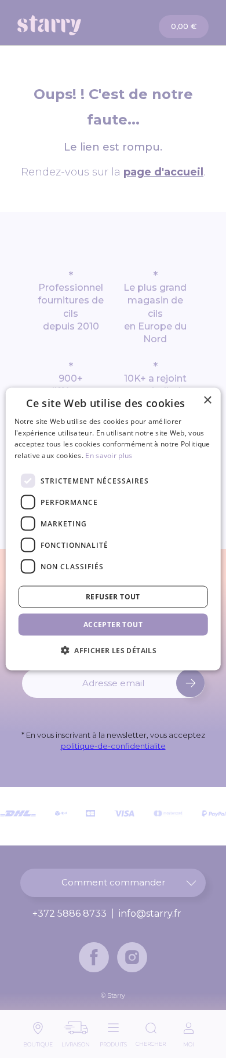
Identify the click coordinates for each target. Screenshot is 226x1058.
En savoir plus (108, 455)
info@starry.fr (150, 914)
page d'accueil (163, 172)
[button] (113, 650)
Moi (188, 1041)
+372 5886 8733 (69, 914)
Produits (113, 1041)
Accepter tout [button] (113, 624)
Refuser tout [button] (113, 597)
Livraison (75, 1041)
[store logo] (65, 25)
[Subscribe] (190, 683)
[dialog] (113, 529)
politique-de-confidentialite (113, 746)
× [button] (207, 400)
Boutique (38, 1041)
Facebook (94, 957)
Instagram (132, 957)
